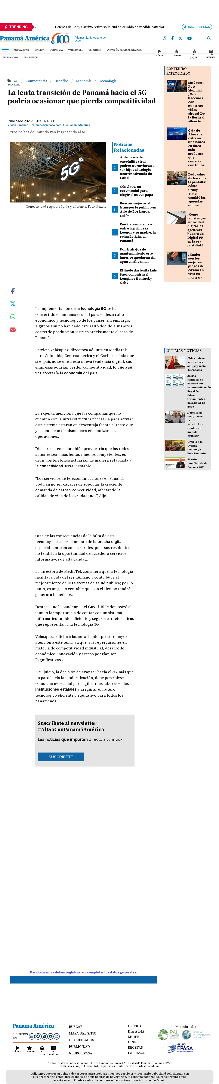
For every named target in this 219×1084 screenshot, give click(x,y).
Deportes (95, 50)
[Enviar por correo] (13, 330)
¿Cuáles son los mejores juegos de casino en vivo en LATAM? (196, 266)
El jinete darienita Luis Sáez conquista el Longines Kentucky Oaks (138, 276)
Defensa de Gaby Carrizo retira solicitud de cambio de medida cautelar (196, 424)
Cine (132, 1042)
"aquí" (161, 1080)
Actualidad (21, 50)
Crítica (135, 1026)
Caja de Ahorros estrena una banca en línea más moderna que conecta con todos (196, 147)
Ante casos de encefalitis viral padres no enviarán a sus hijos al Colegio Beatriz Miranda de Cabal (137, 167)
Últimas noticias (184, 350)
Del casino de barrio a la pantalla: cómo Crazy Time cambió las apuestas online (197, 189)
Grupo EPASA (80, 1053)
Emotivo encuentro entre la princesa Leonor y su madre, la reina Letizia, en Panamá (138, 232)
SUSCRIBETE (61, 757)
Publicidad (79, 1046)
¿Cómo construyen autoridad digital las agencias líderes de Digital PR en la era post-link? (196, 229)
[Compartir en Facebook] (12, 290)
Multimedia (31, 57)
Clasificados (81, 1040)
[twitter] (181, 38)
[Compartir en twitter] (12, 303)
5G (16, 80)
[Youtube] (190, 38)
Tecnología (11, 57)
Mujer (133, 1036)
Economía (56, 50)
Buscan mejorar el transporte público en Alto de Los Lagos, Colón (138, 209)
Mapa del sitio (82, 1033)
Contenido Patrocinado (178, 71)
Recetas (135, 1047)
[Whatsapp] (31, 1036)
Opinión (39, 50)
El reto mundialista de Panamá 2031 (197, 463)
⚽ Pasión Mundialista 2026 (124, 50)
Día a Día (136, 1031)
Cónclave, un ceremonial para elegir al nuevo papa (136, 190)
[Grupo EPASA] (180, 1051)
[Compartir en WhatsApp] (13, 317)
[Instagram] (165, 38)
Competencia (37, 80)
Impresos (136, 1052)
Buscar (75, 1026)
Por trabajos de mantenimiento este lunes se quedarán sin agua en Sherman (137, 255)
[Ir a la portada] (25, 39)
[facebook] (173, 38)
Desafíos (62, 80)
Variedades (75, 50)
